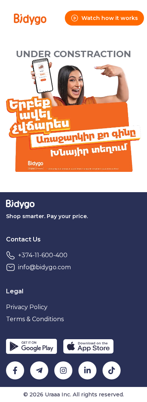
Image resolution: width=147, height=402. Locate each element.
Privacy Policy (26, 307)
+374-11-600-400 (42, 255)
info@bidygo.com (44, 267)
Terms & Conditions (35, 319)
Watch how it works (109, 18)
